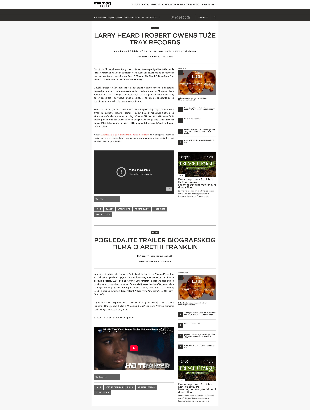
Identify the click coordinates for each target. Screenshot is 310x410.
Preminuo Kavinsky (190, 119)
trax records (103, 214)
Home (98, 209)
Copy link (102, 199)
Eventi (165, 5)
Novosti (136, 5)
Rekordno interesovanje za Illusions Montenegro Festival (192, 86)
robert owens (142, 209)
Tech (189, 5)
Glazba (145, 5)
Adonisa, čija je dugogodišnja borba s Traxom (125, 134)
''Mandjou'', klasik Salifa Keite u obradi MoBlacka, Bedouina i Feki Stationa (197, 109)
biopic (130, 387)
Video (204, 5)
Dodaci (181, 5)
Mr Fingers (159, 209)
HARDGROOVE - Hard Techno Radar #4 (197, 141)
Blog (173, 5)
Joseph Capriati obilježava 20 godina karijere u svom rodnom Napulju (120, 18)
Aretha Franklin (114, 387)
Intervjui (155, 5)
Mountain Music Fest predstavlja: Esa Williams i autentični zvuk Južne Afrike (197, 131)
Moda (196, 5)
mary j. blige (102, 393)
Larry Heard (124, 209)
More (211, 5)
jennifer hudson (146, 387)
